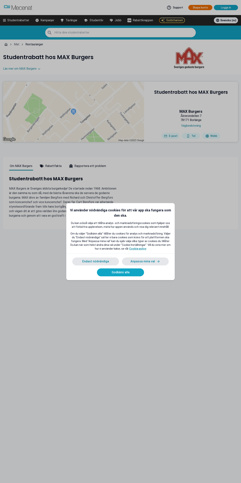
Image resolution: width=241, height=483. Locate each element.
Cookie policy (137, 248)
